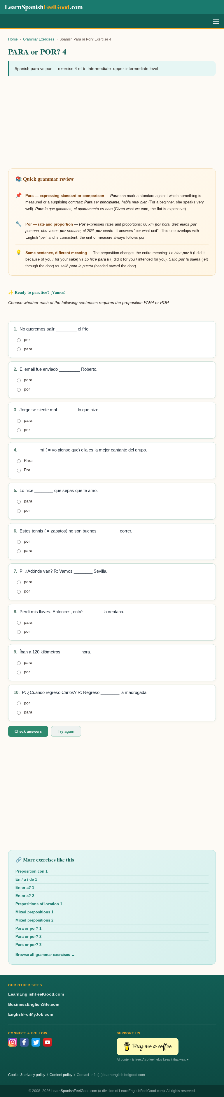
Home (13, 39)
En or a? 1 (24, 887)
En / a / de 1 (26, 879)
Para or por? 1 (28, 928)
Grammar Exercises (38, 39)
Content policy (61, 1075)
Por (27, 469)
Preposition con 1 (31, 871)
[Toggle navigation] (216, 21)
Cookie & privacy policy (26, 1075)
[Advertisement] (112, 123)
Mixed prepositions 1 (34, 912)
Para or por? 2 (28, 936)
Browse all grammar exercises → (45, 954)
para (28, 349)
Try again (66, 731)
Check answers (28, 731)
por (27, 339)
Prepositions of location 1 (38, 904)
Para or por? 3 (28, 945)
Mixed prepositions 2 (34, 920)
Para (28, 460)
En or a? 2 (24, 896)
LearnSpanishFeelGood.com (74, 1091)
